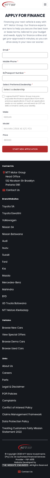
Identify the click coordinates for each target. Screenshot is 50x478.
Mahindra (8, 289)
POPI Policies (9, 393)
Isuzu (5, 248)
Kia (4, 268)
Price (5, 134)
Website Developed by (19, 463)
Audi (5, 241)
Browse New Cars (12, 327)
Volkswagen (9, 220)
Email (6, 49)
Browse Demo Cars (13, 341)
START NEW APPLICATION (25, 149)
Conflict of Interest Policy (17, 407)
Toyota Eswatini (11, 213)
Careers (7, 373)
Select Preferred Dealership (18, 84)
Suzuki (5, 254)
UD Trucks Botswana (14, 303)
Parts (5, 380)
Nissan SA (8, 227)
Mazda (6, 275)
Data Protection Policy (15, 421)
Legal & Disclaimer (13, 386)
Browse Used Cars (13, 348)
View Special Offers (13, 334)
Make (5, 111)
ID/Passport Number (14, 72)
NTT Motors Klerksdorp (15, 310)
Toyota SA (8, 206)
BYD (4, 296)
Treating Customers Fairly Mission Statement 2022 (22, 430)
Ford (4, 261)
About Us (7, 366)
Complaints (9, 400)
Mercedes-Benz (11, 282)
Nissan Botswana (12, 234)
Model (6, 123)
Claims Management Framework (22, 414)
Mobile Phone (10, 61)
